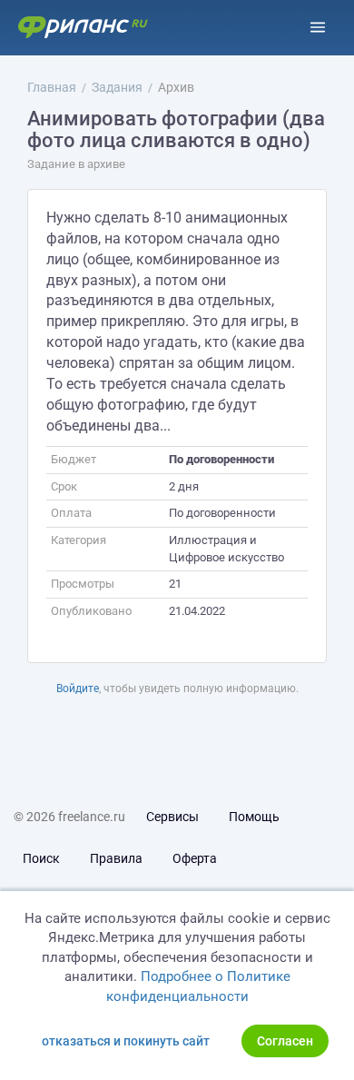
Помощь (254, 816)
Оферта (194, 858)
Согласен (285, 1041)
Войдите (77, 688)
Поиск (41, 858)
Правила (116, 858)
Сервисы (172, 816)
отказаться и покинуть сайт (126, 1041)
